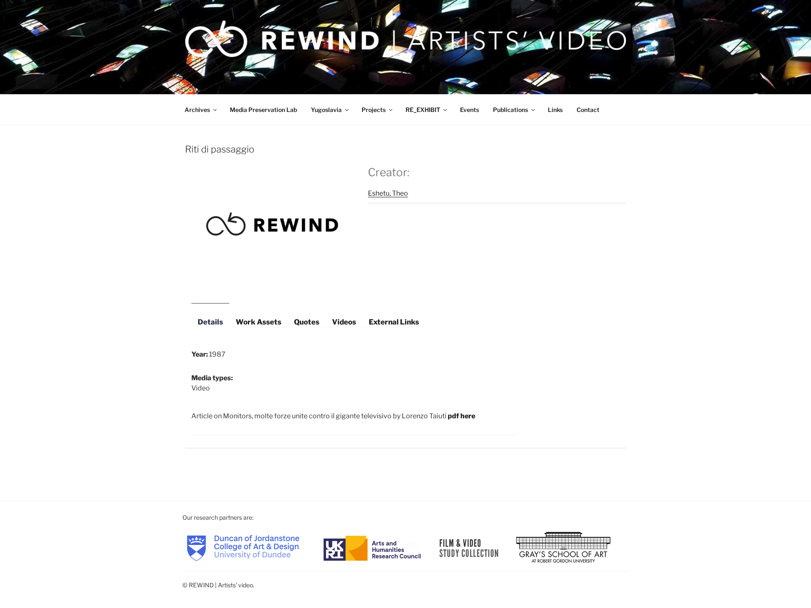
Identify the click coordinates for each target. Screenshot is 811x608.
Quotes (306, 322)
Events (469, 109)
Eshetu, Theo (388, 193)
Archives (197, 109)
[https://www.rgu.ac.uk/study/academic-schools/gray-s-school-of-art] (563, 547)
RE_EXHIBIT (423, 109)
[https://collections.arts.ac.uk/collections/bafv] (469, 547)
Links (555, 109)
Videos (344, 322)
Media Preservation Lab (263, 109)
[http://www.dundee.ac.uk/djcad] (243, 547)
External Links (394, 322)
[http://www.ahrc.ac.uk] (372, 547)
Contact (588, 109)
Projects (374, 109)
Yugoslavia (326, 109)
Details (210, 322)
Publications (510, 109)
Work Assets (258, 322)
